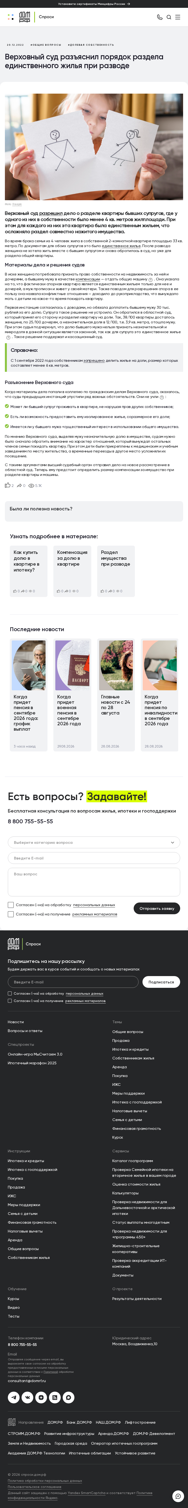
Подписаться (161, 982)
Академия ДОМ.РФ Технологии (36, 1453)
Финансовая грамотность (136, 1128)
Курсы (13, 1298)
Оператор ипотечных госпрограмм (124, 1443)
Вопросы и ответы (25, 1030)
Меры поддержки (128, 1093)
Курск (117, 1137)
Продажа (120, 1040)
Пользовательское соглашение (34, 1487)
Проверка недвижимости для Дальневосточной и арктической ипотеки (143, 1208)
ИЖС (116, 1084)
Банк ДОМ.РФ (79, 1422)
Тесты (13, 1316)
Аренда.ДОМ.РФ (113, 1433)
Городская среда (71, 1443)
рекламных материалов (94, 914)
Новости (16, 1022)
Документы (122, 1275)
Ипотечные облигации (90, 1453)
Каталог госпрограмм (132, 1160)
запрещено (94, 360)
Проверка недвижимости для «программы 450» (139, 1234)
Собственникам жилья (133, 1058)
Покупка (120, 1075)
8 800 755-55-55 (30, 821)
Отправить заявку (157, 908)
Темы (117, 1022)
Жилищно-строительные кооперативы (136, 1249)
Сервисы (120, 1151)
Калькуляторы (125, 1193)
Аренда (119, 1067)
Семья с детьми (127, 1119)
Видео (14, 1307)
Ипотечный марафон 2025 (32, 1063)
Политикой (51, 1372)
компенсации (88, 279)
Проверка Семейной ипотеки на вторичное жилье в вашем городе (144, 1172)
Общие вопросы (127, 1031)
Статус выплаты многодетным (140, 1222)
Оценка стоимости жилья (136, 1184)
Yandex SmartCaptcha (87, 1493)
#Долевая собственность (91, 44)
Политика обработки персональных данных (45, 1480)
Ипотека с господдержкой (137, 1102)
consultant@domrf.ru (27, 1380)
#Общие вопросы (46, 44)
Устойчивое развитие (135, 1453)
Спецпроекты (21, 1044)
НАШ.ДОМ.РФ (108, 1422)
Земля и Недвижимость (29, 1443)
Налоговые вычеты (129, 1111)
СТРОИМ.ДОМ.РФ (24, 1433)
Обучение (17, 1289)
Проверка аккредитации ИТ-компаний (139, 1263)
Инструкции (19, 1151)
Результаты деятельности (137, 1298)
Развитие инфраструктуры (69, 1433)
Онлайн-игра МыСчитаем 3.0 (35, 1054)
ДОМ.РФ (55, 1422)
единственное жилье (121, 245)
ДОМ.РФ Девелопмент (154, 1433)
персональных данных (94, 905)
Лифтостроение (140, 1422)
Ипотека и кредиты (130, 1049)
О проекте (122, 1289)
